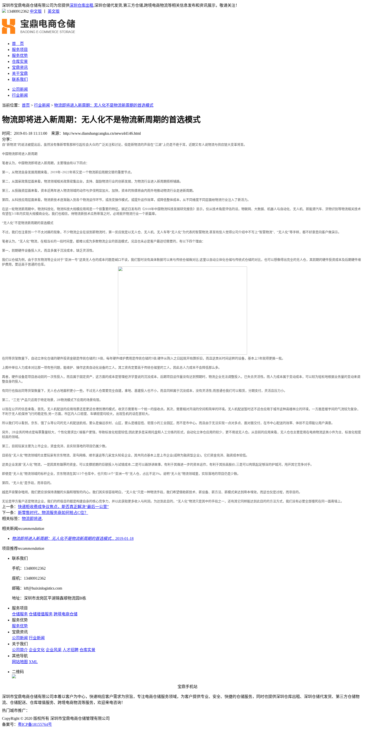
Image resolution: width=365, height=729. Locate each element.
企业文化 (37, 650)
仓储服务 (20, 614)
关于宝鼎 (20, 73)
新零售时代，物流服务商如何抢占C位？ (53, 513)
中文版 (36, 11)
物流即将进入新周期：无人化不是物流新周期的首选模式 (103, 105)
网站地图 (20, 662)
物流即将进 (32, 518)
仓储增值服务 (41, 614)
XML (33, 662)
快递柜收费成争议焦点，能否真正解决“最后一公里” (63, 507)
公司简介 (20, 650)
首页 (26, 105)
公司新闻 (20, 89)
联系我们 (20, 79)
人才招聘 (70, 650)
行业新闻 (20, 95)
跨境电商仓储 (65, 614)
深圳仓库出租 (81, 5)
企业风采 (54, 650)
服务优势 (20, 55)
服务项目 (20, 49)
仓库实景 (20, 61)
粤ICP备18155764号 (35, 724)
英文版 (54, 11)
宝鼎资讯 (20, 67)
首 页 (18, 44)
